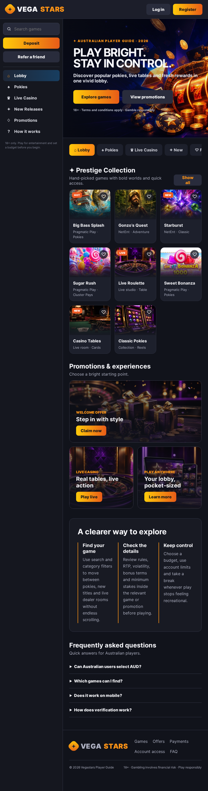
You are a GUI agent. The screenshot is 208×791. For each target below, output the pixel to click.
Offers (159, 741)
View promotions (147, 96)
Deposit (31, 43)
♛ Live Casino (144, 149)
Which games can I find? (98, 680)
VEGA (40, 9)
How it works (24, 131)
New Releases (25, 109)
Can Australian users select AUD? (107, 666)
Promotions (22, 120)
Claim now (91, 430)
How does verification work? (103, 709)
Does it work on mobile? (98, 695)
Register (187, 9)
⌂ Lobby (82, 149)
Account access (149, 751)
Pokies (18, 86)
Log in (158, 9)
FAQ (174, 751)
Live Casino (22, 97)
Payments (179, 741)
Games (141, 741)
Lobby (16, 75)
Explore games (96, 96)
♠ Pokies (110, 149)
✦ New (176, 149)
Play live (89, 496)
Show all (188, 180)
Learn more (160, 496)
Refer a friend (31, 56)
